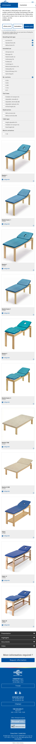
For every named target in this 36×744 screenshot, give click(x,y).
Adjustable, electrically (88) (12, 102)
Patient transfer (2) (10, 57)
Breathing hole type (9, 37)
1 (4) (7, 134)
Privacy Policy (13, 733)
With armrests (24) (10, 113)
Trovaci (18, 686)
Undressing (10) (10, 59)
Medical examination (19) (12, 66)
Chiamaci (18, 704)
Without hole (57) (10, 45)
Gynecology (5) (9, 74)
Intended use (7, 48)
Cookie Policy (22, 733)
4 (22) (7, 83)
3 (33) (7, 80)
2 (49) (7, 85)
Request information (18, 660)
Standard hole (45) (10, 43)
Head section (7, 110)
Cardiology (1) (9, 64)
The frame (6, 93)
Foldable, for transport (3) (12, 97)
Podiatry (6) (9, 61)
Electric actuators (8, 130)
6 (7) (7, 90)
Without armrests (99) (11, 115)
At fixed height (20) (10, 106)
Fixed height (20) (10, 127)
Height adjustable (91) (11, 122)
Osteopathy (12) (10, 69)
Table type (6, 119)
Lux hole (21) (9, 40)
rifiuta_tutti (7, 26)
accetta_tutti (29, 26)
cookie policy (6, 20)
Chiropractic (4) (10, 52)
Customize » (18, 26)
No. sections (7, 77)
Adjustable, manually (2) (12, 99)
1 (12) (7, 88)
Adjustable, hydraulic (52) (12, 104)
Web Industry (20, 743)
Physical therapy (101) (11, 71)
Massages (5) (9, 54)
